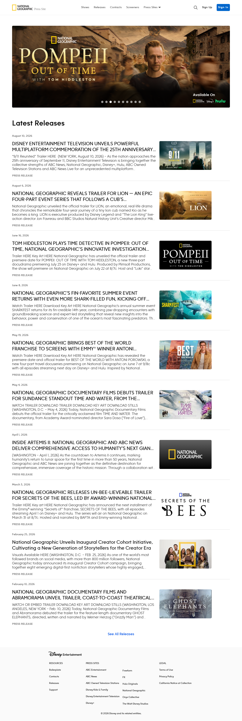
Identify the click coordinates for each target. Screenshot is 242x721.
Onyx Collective (131, 697)
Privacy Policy (166, 676)
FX (124, 677)
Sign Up (207, 7)
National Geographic (134, 690)
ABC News (91, 676)
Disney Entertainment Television (102, 696)
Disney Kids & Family (97, 690)
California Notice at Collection (175, 683)
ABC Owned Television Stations (102, 683)
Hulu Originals (130, 684)
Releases (99, 7)
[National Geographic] (30, 8)
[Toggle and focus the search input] (196, 7)
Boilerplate (55, 670)
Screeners (132, 7)
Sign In (223, 7)
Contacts (116, 7)
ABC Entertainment (96, 670)
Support (53, 690)
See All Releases (121, 634)
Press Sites (150, 7)
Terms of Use (166, 670)
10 (140, 102)
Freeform (127, 670)
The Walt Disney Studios (135, 704)
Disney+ (90, 703)
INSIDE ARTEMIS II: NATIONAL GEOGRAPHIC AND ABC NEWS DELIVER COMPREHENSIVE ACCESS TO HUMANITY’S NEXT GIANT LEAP (82, 448)
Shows (85, 7)
